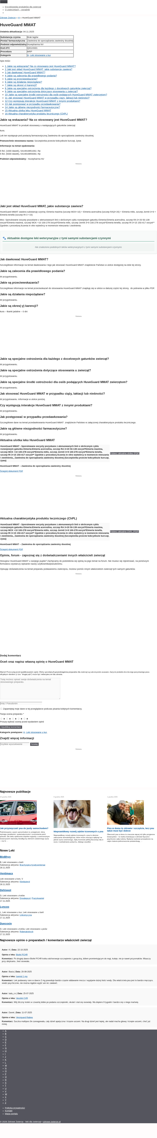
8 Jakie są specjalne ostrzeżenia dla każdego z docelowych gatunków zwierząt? (48, 88)
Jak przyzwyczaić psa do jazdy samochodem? (24, 828)
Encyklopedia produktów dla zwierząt (23, 7)
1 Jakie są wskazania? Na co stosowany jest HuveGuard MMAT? (40, 66)
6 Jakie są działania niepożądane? (23, 82)
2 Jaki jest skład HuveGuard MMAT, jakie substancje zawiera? (38, 69)
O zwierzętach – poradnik (17, 9)
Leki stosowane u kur (40, 55)
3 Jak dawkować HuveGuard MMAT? (25, 72)
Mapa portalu (11, 1114)
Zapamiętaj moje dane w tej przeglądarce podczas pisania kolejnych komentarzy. (42, 709)
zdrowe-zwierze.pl (52, 1122)
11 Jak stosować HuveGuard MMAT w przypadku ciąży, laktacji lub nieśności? (47, 97)
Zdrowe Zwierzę (8, 17)
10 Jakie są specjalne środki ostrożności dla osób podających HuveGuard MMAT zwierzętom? (56, 94)
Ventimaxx (6, 873)
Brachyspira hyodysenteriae (32, 865)
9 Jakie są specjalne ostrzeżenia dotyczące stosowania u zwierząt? (41, 91)
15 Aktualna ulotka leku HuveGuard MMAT (28, 110)
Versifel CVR (22, 998)
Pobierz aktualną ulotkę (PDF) (124, 453)
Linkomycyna (26, 915)
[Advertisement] (78, 184)
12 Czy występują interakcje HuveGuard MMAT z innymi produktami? (42, 101)
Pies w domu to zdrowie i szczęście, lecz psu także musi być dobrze (130, 829)
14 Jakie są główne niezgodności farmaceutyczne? (32, 107)
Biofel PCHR (22, 955)
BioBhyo (5, 856)
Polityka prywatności (15, 1108)
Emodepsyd (25, 898)
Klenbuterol (25, 882)
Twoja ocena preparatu (12, 714)
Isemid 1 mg (21, 976)
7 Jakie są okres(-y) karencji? (21, 85)
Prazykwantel (38, 898)
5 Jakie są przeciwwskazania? (21, 79)
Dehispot (5, 890)
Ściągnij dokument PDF (11, 471)
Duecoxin (6, 923)
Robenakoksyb (26, 931)
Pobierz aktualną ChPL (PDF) (124, 531)
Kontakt (8, 1111)
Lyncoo (4, 906)
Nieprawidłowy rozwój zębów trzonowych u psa (78, 831)
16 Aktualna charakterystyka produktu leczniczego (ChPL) (36, 113)
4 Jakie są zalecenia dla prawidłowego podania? (31, 75)
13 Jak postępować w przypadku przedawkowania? (32, 104)
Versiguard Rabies (24, 1017)
